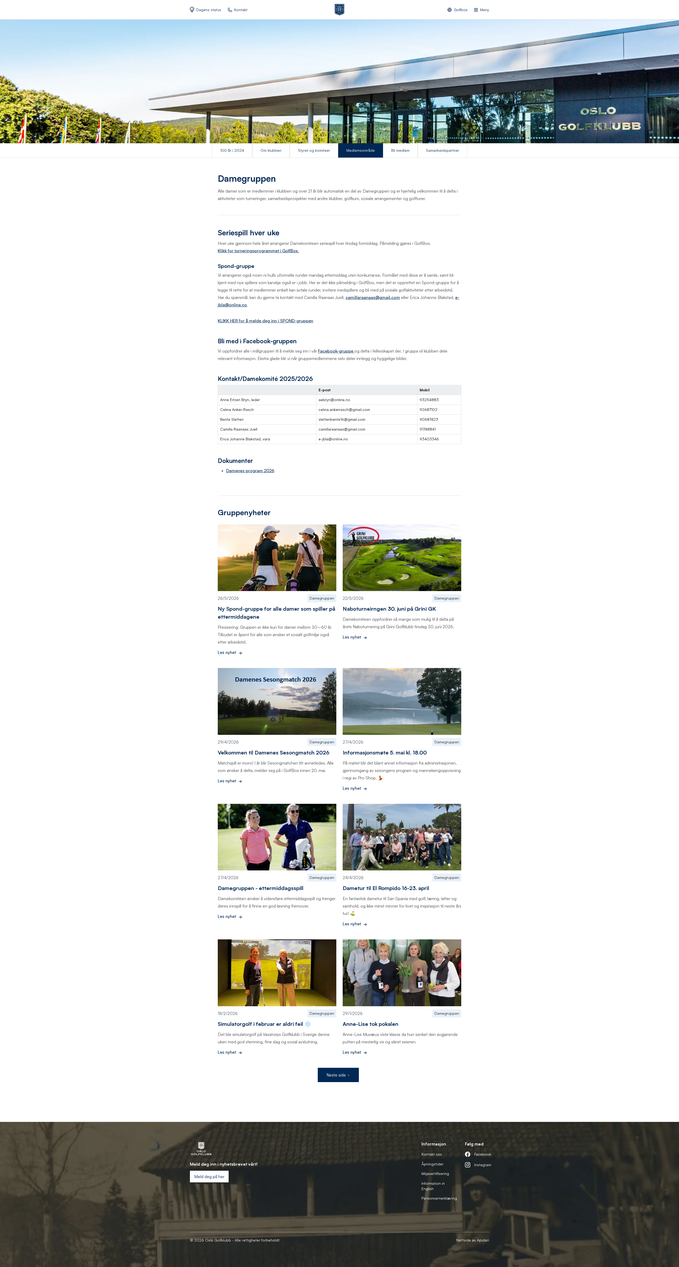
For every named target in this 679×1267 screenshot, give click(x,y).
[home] (339, 9)
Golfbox (460, 9)
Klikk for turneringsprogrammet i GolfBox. (258, 250)
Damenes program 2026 (250, 470)
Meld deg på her (209, 1176)
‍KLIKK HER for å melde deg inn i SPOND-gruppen (265, 320)
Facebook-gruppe (336, 351)
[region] (339, 414)
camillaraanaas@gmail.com (373, 297)
